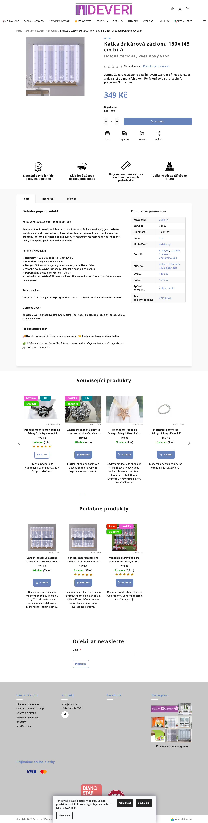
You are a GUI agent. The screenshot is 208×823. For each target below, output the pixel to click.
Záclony (164, 219)
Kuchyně (164, 250)
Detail (40, 454)
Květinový (165, 244)
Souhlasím (144, 802)
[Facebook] (65, 714)
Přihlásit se (80, 664)
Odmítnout (125, 802)
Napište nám (23, 726)
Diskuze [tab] (71, 198)
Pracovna (164, 254)
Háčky (171, 288)
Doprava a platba (26, 713)
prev (18, 443)
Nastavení (64, 815)
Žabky (162, 288)
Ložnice (175, 250)
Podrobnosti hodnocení (156, 66)
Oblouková (165, 298)
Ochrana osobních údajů (30, 708)
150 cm (163, 280)
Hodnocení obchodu (28, 717)
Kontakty (21, 722)
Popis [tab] (26, 198)
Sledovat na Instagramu (174, 746)
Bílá (161, 238)
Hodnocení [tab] (48, 198)
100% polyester (168, 267)
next (189, 443)
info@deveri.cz (70, 704)
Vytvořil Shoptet (183, 819)
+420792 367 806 (71, 707)
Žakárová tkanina (169, 264)
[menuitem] (10, 21)
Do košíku (159, 121)
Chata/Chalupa (168, 257)
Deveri (107, 38)
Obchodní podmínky (27, 704)
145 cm (163, 273)
